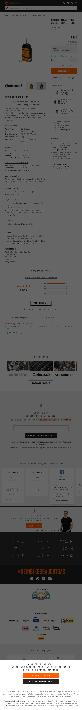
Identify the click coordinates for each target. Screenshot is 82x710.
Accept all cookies (39, 675)
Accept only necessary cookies (41, 681)
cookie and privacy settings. (41, 670)
